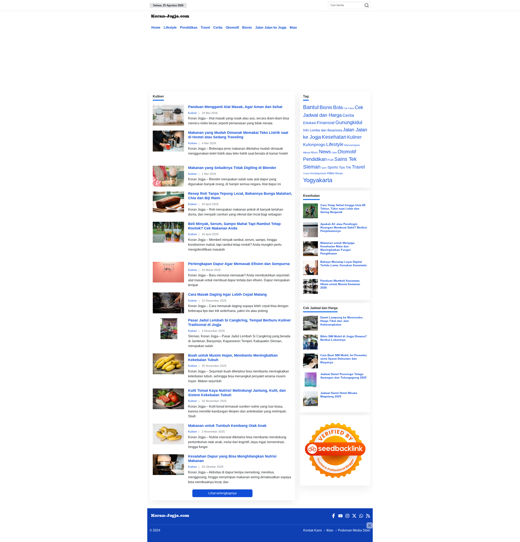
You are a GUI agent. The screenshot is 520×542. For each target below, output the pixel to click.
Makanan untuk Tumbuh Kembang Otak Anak (227, 426)
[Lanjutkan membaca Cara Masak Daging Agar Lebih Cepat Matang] (168, 302)
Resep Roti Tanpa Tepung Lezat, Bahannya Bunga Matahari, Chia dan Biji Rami (240, 195)
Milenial (306, 152)
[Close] (369, 525)
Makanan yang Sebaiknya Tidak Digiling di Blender (232, 168)
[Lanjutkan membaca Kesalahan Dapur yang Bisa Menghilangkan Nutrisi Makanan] (168, 464)
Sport (324, 168)
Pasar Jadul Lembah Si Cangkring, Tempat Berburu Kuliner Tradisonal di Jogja (239, 322)
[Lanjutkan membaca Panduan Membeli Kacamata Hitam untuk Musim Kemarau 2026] (310, 286)
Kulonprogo (314, 144)
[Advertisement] (260, 59)
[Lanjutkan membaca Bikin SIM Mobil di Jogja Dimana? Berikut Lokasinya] (310, 342)
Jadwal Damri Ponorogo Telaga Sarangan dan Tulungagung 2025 (343, 375)
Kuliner (192, 113)
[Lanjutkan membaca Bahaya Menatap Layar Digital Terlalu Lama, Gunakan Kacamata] (310, 267)
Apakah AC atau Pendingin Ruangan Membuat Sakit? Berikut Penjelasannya (343, 227)
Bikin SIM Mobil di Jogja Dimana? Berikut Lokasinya (343, 338)
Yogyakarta (317, 180)
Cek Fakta (348, 108)
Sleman (312, 167)
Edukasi (309, 123)
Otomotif (232, 27)
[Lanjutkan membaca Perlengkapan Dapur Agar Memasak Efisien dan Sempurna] (168, 272)
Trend (306, 173)
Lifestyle (170, 27)
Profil (330, 159)
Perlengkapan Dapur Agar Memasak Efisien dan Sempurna (239, 264)
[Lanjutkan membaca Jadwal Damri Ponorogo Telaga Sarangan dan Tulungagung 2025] (310, 379)
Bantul (311, 107)
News (325, 151)
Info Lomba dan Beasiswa (322, 130)
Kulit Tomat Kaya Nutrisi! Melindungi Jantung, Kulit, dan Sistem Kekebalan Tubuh (237, 392)
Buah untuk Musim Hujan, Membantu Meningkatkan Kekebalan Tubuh (233, 357)
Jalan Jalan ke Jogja (270, 27)
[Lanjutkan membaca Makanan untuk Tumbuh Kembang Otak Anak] (168, 434)
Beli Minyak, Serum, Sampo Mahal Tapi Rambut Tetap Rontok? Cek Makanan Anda (234, 226)
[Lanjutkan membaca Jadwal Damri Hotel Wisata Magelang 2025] (310, 398)
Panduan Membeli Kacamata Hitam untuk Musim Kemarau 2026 (340, 284)
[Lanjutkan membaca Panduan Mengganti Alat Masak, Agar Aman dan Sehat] (168, 115)
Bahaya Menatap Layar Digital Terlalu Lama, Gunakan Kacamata (343, 263)
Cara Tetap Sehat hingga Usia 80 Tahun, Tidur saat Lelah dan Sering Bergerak (342, 208)
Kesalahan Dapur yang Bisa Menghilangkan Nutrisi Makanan (232, 458)
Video (330, 173)
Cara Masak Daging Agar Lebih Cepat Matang (227, 294)
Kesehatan (334, 137)
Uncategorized (318, 173)
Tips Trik (345, 167)
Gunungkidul (348, 122)
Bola (338, 107)
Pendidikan (188, 27)
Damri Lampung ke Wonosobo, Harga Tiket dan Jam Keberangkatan (341, 321)
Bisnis (247, 27)
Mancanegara (352, 145)
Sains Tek (345, 159)
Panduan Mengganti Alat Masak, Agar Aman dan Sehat (235, 107)
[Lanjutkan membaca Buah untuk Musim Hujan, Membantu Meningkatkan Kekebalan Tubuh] (168, 363)
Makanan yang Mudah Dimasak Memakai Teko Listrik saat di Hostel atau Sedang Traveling (238, 135)
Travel (205, 27)
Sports (332, 167)
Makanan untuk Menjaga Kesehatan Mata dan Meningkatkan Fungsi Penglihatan (337, 248)
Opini (334, 152)
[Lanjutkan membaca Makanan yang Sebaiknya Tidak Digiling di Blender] (168, 176)
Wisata (339, 173)
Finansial (326, 122)
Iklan (293, 27)
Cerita (217, 27)
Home (155, 27)
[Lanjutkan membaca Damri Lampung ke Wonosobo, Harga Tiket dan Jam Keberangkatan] (310, 323)
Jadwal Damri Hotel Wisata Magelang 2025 (338, 394)
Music (314, 152)
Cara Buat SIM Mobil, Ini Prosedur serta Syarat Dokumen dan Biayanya (343, 359)
